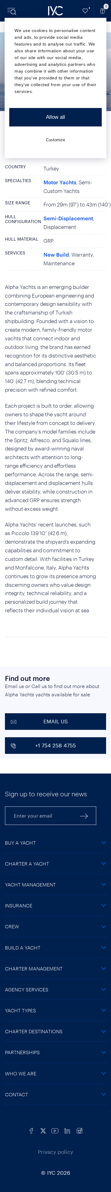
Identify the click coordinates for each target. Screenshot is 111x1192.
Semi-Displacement (68, 218)
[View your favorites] (85, 11)
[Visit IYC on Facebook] (31, 1130)
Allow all (55, 117)
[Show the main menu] (12, 11)
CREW (12, 926)
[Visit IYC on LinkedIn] (67, 1130)
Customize (55, 140)
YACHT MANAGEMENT (30, 884)
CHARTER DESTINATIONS (34, 1031)
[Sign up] (84, 815)
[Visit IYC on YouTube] (55, 1130)
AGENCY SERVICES (26, 989)
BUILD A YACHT (22, 947)
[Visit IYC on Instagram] (79, 1130)
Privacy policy (55, 1152)
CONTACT (16, 1094)
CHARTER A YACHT (27, 863)
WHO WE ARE (20, 1073)
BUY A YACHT (20, 843)
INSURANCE (18, 905)
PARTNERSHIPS (22, 1052)
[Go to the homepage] (55, 11)
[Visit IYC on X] (43, 1130)
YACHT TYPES (20, 1010)
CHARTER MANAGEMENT (34, 968)
